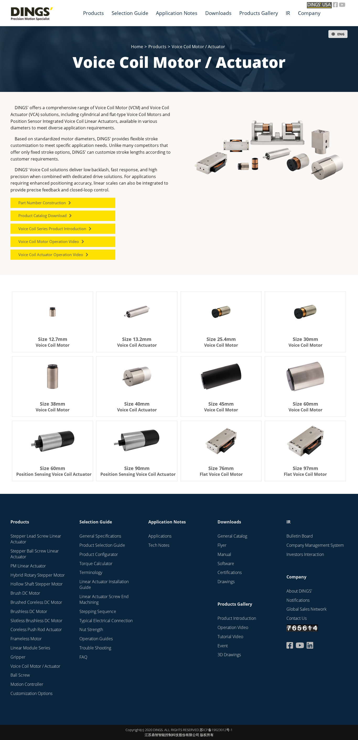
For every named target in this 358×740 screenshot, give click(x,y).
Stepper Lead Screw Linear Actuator (35, 539)
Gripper (17, 657)
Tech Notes (158, 545)
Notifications (298, 600)
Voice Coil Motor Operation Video (48, 241)
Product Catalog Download (42, 215)
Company (309, 13)
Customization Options (31, 693)
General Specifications (100, 536)
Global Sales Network (306, 609)
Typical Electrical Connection (106, 620)
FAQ (83, 657)
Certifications (230, 572)
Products (93, 13)
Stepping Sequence (97, 611)
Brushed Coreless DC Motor (36, 602)
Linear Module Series (30, 648)
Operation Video (233, 627)
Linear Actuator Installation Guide (104, 584)
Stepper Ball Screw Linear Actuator (34, 554)
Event (223, 646)
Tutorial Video (230, 636)
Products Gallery (258, 13)
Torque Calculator (95, 563)
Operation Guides (96, 639)
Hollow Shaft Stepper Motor (36, 584)
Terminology (90, 572)
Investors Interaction (305, 554)
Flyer (222, 545)
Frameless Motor (26, 639)
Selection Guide (130, 13)
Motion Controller (26, 684)
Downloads (218, 13)
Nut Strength (91, 629)
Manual (224, 554)
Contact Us (296, 618)
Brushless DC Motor (28, 611)
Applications (159, 536)
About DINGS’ (299, 591)
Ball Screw (20, 675)
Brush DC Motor (25, 593)
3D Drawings (229, 655)
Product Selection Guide (102, 545)
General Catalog (232, 536)
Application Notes (167, 522)
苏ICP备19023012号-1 (216, 729)
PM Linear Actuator (28, 566)
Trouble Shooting (95, 648)
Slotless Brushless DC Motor (36, 620)
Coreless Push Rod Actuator (36, 629)
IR (288, 13)
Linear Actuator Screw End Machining (104, 599)
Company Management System (315, 545)
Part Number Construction (42, 202)
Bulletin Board (299, 536)
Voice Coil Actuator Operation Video (50, 254)
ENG (340, 34)
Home (137, 46)
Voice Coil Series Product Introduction (52, 228)
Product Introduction (237, 618)
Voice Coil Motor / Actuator (198, 46)
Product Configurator (98, 554)
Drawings (226, 581)
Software (226, 563)
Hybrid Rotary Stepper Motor (37, 575)
